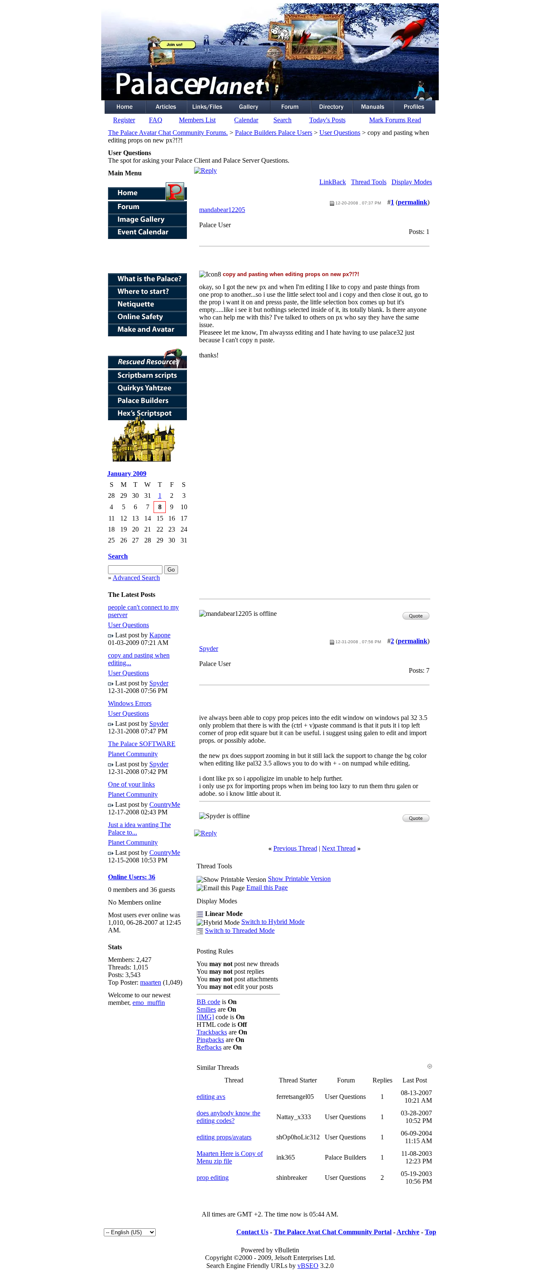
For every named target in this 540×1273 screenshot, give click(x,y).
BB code (208, 1001)
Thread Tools (368, 181)
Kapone (159, 635)
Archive (408, 1231)
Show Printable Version (299, 878)
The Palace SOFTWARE (142, 743)
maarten (150, 982)
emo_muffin (148, 1002)
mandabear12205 (222, 209)
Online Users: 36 (131, 877)
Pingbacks (210, 1039)
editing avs (211, 1096)
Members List (197, 120)
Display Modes (412, 181)
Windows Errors (129, 703)
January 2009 (126, 473)
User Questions (339, 132)
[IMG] (205, 1017)
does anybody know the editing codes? (228, 1116)
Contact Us (252, 1231)
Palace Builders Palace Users (273, 132)
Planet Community (133, 753)
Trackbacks (212, 1032)
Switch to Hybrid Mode (273, 921)
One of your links (131, 784)
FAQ (155, 120)
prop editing (213, 1177)
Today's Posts (327, 120)
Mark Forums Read (395, 120)
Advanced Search (136, 577)
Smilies (206, 1009)
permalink (412, 202)
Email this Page (267, 887)
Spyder (158, 683)
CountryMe (164, 804)
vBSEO (308, 1265)
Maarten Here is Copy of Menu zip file (230, 1157)
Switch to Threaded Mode (240, 930)
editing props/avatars (224, 1137)
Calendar (246, 120)
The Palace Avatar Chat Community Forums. (168, 132)
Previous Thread (295, 848)
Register (124, 120)
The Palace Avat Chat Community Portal (333, 1231)
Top (430, 1231)
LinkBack (332, 181)
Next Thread (339, 848)
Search (282, 120)
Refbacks (209, 1047)
